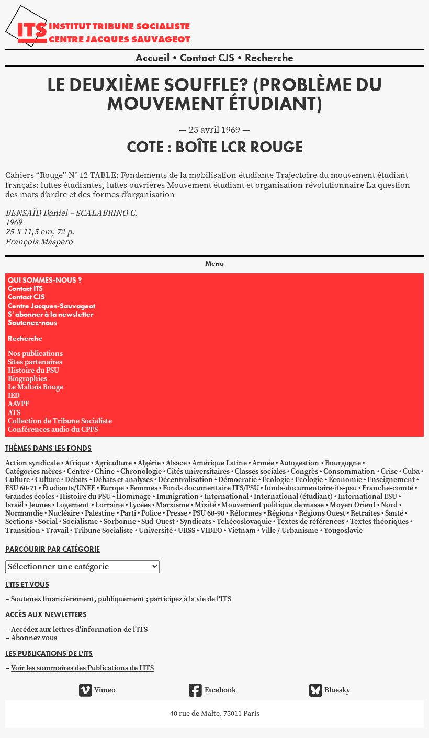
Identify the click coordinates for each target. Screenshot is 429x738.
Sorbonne (120, 522)
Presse (176, 513)
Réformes (246, 513)
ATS (14, 413)
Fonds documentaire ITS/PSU (211, 488)
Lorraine (109, 505)
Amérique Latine (219, 463)
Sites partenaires (35, 362)
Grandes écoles (29, 496)
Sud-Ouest (158, 522)
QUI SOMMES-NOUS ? (45, 280)
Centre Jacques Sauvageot (119, 39)
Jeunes (40, 505)
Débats (76, 480)
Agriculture (113, 463)
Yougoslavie (343, 530)
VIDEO (211, 530)
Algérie (149, 463)
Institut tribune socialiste (119, 26)
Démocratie (237, 480)
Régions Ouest (322, 513)
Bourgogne (343, 463)
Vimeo (105, 690)
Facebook (220, 690)
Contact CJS (207, 57)
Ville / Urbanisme (289, 530)
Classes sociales (260, 471)
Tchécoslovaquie (244, 522)
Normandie (24, 513)
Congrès (304, 471)
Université (156, 530)
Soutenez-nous (32, 322)
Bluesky (337, 690)
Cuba (411, 471)
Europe (112, 488)
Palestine (100, 513)
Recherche (269, 57)
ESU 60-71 (21, 488)
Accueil (153, 57)
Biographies (27, 379)
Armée (263, 463)
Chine (105, 471)
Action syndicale (32, 463)
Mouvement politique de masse (272, 505)
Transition (22, 530)
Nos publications (35, 354)
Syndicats (195, 522)
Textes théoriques (379, 522)
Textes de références (310, 522)
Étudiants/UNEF (68, 488)
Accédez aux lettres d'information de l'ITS (79, 629)
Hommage (133, 496)
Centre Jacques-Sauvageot (51, 305)
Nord (389, 505)
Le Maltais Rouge (35, 387)
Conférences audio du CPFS (53, 429)
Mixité (205, 505)
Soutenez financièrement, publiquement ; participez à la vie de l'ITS (121, 599)
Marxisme (172, 505)
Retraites (365, 513)
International (226, 496)
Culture (17, 480)
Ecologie (309, 480)
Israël (14, 505)
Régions (280, 513)
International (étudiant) (293, 496)
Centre (78, 471)
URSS (186, 530)
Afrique (77, 463)
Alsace (176, 463)
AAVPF (18, 404)
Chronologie (141, 471)
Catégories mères (33, 471)
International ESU (367, 496)
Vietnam (242, 530)
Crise (389, 471)
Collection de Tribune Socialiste (60, 421)
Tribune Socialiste (103, 530)
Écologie (276, 480)
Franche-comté (387, 488)
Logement (72, 505)
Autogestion (299, 463)
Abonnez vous (34, 638)
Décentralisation (185, 480)
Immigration (177, 496)
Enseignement (391, 480)
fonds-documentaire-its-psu (310, 488)
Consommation (349, 471)
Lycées (140, 505)
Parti (128, 513)
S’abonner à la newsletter (50, 314)
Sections (19, 522)
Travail (57, 530)
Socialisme (80, 522)
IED (14, 395)
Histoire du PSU (33, 370)
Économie (345, 480)
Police (151, 513)
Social (48, 522)
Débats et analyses (123, 480)
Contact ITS (25, 288)
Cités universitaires (198, 471)
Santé (394, 513)
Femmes (143, 488)
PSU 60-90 (208, 513)
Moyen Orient (353, 505)
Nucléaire (64, 513)
